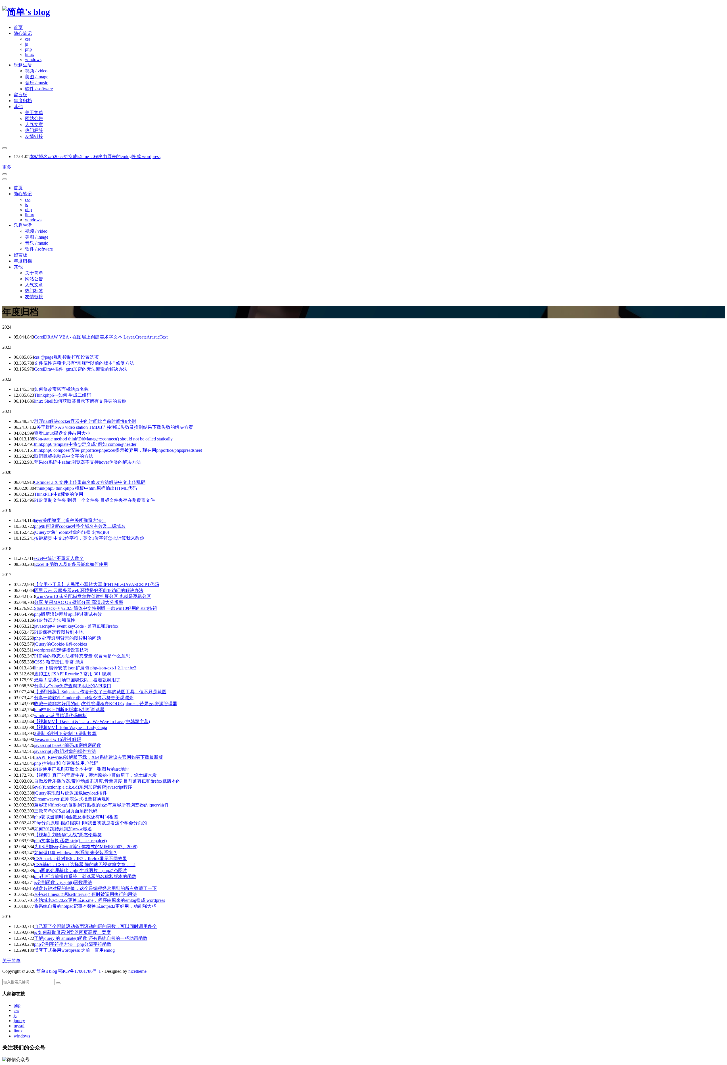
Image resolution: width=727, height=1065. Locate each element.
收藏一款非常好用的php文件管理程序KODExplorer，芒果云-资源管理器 (105, 703)
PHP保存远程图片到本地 (58, 632)
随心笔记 (23, 33)
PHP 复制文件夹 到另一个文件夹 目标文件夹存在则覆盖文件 (94, 500)
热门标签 (34, 130)
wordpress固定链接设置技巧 (61, 650)
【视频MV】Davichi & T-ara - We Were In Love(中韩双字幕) (92, 721)
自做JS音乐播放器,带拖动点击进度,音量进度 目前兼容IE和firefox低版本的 (107, 781)
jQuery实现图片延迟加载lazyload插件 (70, 793)
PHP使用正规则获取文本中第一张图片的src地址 (81, 769)
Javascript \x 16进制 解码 (57, 739)
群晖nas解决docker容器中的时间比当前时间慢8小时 (85, 421)
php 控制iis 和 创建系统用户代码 (66, 763)
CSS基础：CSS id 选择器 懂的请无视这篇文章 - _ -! (84, 864)
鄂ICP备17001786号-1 (79, 971)
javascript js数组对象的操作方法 (65, 751)
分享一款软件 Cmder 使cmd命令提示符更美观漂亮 (83, 697)
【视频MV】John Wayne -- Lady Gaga (70, 727)
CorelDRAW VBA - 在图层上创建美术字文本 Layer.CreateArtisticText (101, 337)
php (28, 49)
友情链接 (34, 136)
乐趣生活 (23, 64)
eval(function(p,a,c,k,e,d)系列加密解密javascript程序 (83, 787)
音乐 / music (36, 82)
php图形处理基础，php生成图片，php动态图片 (80, 870)
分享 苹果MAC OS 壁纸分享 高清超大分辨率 (78, 602)
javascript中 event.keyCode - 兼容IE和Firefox (76, 626)
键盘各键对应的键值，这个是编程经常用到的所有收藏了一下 (95, 888)
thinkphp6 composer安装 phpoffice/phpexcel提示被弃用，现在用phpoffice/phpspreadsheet (118, 450)
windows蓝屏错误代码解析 (60, 715)
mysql (19, 1025)
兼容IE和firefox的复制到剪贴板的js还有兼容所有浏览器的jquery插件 (101, 805)
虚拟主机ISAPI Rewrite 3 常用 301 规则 (72, 673)
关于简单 (34, 112)
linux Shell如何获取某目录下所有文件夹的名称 (80, 401)
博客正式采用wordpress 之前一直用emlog (74, 950)
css (27, 39)
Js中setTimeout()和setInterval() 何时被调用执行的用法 (85, 894)
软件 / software (39, 88)
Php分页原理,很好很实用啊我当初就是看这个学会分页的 (90, 822)
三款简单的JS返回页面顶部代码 (65, 810)
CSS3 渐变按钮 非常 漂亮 (59, 661)
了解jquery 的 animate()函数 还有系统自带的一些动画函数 (90, 938)
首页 (18, 27)
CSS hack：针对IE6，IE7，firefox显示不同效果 (80, 858)
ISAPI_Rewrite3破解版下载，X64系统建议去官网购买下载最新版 (98, 757)
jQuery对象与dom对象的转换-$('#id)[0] (71, 532)
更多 (6, 167)
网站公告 (34, 118)
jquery (19, 1020)
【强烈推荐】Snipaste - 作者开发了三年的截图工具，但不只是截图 (100, 691)
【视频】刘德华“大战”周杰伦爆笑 (68, 834)
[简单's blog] (26, 12)
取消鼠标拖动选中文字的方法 (63, 456)
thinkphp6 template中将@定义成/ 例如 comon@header (85, 444)
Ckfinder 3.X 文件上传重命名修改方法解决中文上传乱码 (89, 482)
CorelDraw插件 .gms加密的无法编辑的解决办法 (81, 369)
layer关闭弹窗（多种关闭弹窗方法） (70, 520)
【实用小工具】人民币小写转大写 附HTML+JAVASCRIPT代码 (96, 584)
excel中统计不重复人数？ (59, 558)
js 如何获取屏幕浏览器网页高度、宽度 (72, 932)
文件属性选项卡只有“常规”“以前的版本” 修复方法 (84, 363)
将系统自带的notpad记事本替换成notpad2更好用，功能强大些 (95, 906)
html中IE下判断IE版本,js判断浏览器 (69, 709)
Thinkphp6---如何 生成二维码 (62, 395)
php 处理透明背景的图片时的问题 (67, 638)
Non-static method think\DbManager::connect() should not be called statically (103, 438)
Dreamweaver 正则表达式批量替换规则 (72, 799)
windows (33, 59)
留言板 (20, 94)
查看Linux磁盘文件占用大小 (62, 433)
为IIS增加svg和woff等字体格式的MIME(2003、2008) (85, 846)
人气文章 (34, 124)
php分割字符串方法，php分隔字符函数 (72, 944)
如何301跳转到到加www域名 (63, 828)
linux (29, 54)
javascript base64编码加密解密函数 (67, 745)
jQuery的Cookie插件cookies (60, 644)
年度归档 (23, 100)
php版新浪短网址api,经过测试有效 (68, 614)
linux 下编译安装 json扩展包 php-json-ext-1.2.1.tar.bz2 (85, 667)
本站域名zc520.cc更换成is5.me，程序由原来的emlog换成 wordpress (95, 156)
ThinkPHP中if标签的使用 (58, 494)
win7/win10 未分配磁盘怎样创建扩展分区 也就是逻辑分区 (93, 596)
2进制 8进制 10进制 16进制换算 (65, 733)
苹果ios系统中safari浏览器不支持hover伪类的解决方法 (87, 462)
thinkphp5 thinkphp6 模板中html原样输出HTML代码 (86, 488)
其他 (18, 106)
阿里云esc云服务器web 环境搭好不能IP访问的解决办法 (88, 590)
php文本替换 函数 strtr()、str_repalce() (70, 840)
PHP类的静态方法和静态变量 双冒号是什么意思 (82, 656)
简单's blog (46, 971)
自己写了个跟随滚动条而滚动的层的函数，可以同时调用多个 (95, 926)
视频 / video (36, 70)
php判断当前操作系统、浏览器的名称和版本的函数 (85, 876)
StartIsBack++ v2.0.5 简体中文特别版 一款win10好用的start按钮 (95, 608)
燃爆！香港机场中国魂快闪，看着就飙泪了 (77, 679)
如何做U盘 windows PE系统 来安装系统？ (75, 852)
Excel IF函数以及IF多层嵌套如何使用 (71, 564)
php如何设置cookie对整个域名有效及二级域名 (80, 526)
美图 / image (36, 76)
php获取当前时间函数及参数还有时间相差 (76, 816)
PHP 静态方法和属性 (54, 620)
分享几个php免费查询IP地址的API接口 (72, 685)
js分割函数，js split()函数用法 (63, 882)
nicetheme (137, 971)
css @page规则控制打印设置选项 (66, 357)
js (26, 44)
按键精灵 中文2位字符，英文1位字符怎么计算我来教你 (89, 538)
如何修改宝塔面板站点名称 (61, 389)
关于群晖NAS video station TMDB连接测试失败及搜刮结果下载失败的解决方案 (114, 427)
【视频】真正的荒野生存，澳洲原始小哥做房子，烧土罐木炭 (95, 775)
